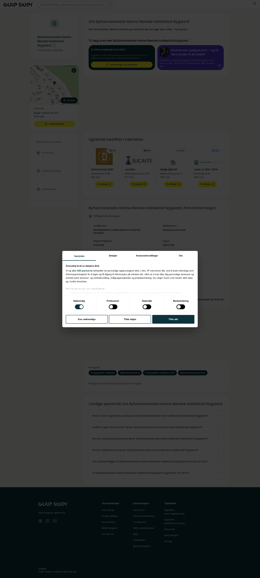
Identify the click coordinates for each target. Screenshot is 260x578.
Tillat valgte (130, 319)
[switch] (113, 306)
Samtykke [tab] (79, 256)
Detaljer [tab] (113, 255)
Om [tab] (181, 255)
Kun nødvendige (86, 319)
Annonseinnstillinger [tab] (147, 255)
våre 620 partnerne (82, 270)
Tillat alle (173, 319)
